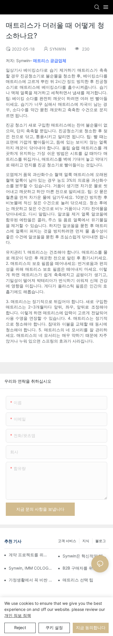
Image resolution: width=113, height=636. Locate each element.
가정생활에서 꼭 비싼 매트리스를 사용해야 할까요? (32, 579)
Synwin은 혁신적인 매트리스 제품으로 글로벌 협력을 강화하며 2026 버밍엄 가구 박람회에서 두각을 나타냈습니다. (86, 555)
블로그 (100, 541)
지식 (85, 541)
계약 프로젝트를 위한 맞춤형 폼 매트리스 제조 (29, 554)
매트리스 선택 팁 (78, 579)
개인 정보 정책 (17, 615)
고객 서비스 (67, 541)
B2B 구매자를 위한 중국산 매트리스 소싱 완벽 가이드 (86, 568)
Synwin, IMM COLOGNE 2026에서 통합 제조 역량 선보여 (32, 568)
